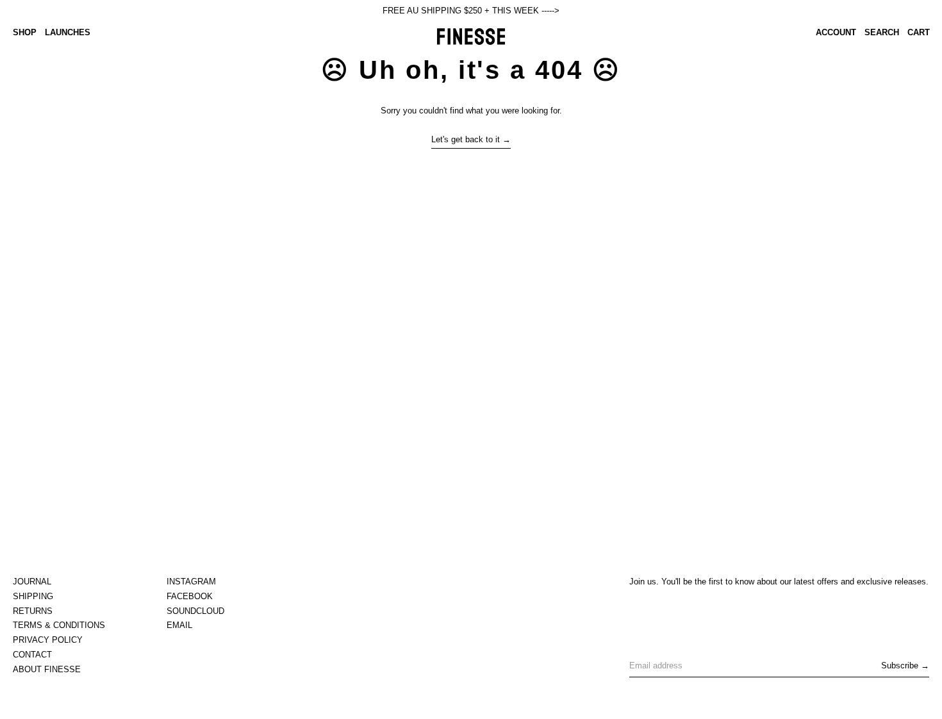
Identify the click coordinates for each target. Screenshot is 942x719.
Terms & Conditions (59, 625)
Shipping (33, 596)
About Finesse (47, 669)
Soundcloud (195, 611)
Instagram (191, 581)
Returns (33, 611)
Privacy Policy (48, 640)
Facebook (190, 596)
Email (179, 625)
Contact (32, 654)
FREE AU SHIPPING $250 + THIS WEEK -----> (471, 10)
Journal (32, 581)
